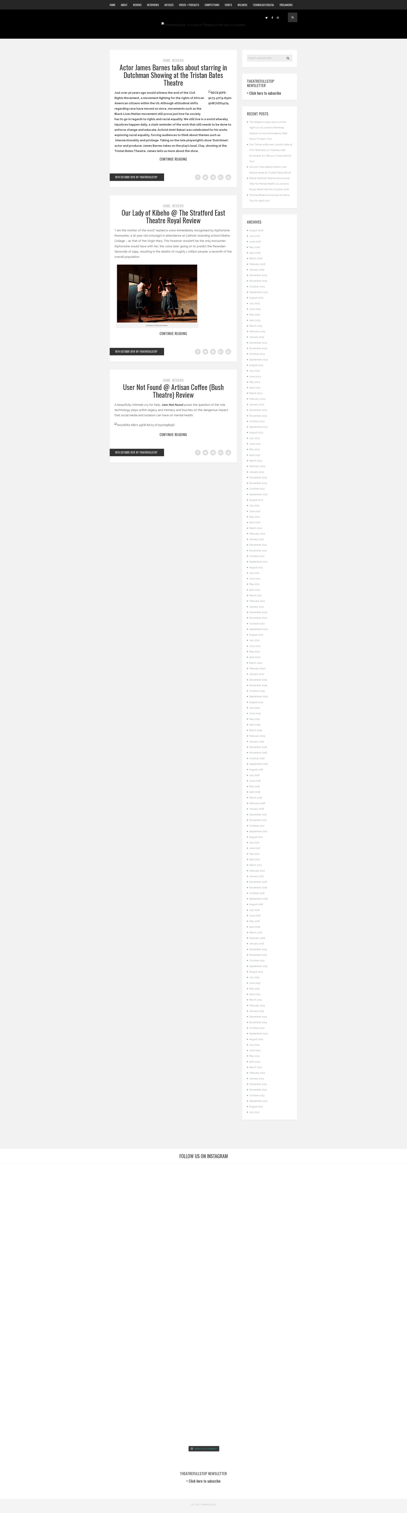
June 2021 (254, 578)
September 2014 (258, 1033)
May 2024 (254, 382)
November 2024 (258, 348)
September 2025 (258, 292)
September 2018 (258, 764)
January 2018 (256, 808)
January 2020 (256, 674)
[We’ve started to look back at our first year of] (306, 1197)
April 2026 (255, 252)
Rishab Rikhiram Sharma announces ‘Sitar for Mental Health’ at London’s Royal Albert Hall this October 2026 (269, 184)
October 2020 (257, 623)
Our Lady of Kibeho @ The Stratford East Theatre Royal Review (173, 216)
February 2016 (257, 938)
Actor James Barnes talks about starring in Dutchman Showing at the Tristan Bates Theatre (173, 75)
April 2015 (254, 994)
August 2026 (256, 230)
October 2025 (257, 286)
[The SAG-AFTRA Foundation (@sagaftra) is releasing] (237, 1255)
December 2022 (258, 477)
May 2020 (254, 651)
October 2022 (257, 488)
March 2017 (255, 865)
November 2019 (258, 685)
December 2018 (258, 747)
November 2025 (258, 280)
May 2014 (254, 1056)
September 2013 (258, 1101)
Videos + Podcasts (189, 5)
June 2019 (255, 713)
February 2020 (257, 668)
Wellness (242, 5)
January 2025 (256, 337)
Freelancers (286, 5)
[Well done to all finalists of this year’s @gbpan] (169, 1372)
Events (228, 5)
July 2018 (254, 775)
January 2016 (256, 943)
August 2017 (256, 837)
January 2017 (256, 876)
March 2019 (255, 730)
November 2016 (258, 887)
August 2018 (256, 769)
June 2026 (255, 241)
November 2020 (258, 617)
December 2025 (258, 275)
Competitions (212, 5)
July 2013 (254, 1112)
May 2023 (254, 449)
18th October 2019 (125, 177)
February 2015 (257, 1005)
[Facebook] (272, 17)
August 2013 (256, 1106)
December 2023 (258, 410)
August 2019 (256, 702)
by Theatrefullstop (146, 177)
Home (112, 5)
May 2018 (254, 786)
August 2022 (256, 500)
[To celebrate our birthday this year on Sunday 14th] (33, 1395)
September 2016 (258, 898)
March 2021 (255, 595)
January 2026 (256, 269)
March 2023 (255, 460)
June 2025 (255, 309)
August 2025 (256, 297)
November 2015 (258, 955)
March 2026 (255, 258)
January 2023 (256, 472)
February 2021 (257, 601)
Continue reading (173, 159)
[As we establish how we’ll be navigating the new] (169, 1215)
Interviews (153, 5)
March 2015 (255, 999)
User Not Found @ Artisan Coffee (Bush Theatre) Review (173, 391)
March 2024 (255, 393)
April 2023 (254, 455)
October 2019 (257, 691)
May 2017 (254, 853)
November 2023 (258, 415)
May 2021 (254, 584)
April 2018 (254, 792)
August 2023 (256, 432)
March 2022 (255, 528)
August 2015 (256, 971)
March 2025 (255, 325)
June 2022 (255, 511)
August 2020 (256, 634)
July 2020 (254, 640)
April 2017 (254, 859)
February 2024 (257, 399)
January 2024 (256, 404)
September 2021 (258, 561)
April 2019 (254, 724)
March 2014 (255, 1067)
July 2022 (254, 505)
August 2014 (256, 1039)
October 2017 (256, 825)
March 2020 (255, 662)
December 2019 (258, 679)
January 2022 (256, 539)
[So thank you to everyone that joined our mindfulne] (306, 1374)
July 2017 (254, 842)
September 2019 (258, 696)
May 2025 (254, 314)
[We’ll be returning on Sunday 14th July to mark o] (237, 1374)
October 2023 (257, 421)
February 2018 (257, 803)
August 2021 (256, 567)
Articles (168, 5)
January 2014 (256, 1078)
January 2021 (256, 606)
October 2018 (257, 758)
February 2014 (257, 1072)
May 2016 (254, 921)
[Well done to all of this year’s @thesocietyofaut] (101, 1385)
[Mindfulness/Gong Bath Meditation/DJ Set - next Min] (33, 1186)
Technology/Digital (263, 5)
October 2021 (256, 556)
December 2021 (258, 544)
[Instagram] (278, 17)
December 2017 (258, 814)
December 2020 (258, 612)
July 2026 (254, 236)
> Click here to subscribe (264, 93)
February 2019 (257, 736)
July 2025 (254, 303)
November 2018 (258, 752)
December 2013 (258, 1084)
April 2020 (254, 657)
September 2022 (258, 494)
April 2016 (254, 926)
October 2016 (257, 893)
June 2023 (255, 443)
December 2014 (258, 1016)
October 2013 (256, 1095)
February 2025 (257, 331)
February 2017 (257, 870)
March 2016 (255, 932)
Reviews (137, 5)
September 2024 (258, 359)
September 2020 (258, 629)
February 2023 (257, 466)
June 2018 (254, 780)
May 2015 (254, 988)
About (124, 5)
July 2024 (254, 370)
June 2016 (255, 915)
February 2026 (257, 264)
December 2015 (258, 949)
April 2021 (254, 589)
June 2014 (254, 1050)
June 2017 (254, 848)
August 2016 (256, 904)
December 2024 (258, 342)
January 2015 (256, 1011)
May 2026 (254, 247)
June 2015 (254, 983)
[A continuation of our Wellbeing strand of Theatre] (101, 1189)
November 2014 (258, 1022)
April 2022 (254, 522)
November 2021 (258, 550)
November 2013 (258, 1089)
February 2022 (257, 533)
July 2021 (254, 573)
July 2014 (254, 1044)
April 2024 (254, 387)
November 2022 (258, 483)
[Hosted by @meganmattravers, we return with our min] (374, 1372)
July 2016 (254, 910)
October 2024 (257, 353)
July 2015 (254, 977)
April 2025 (254, 320)
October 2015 (256, 960)
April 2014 (254, 1061)
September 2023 (258, 427)
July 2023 (254, 438)
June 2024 (255, 376)
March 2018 (255, 797)
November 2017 (258, 820)
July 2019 (254, 707)
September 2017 (258, 831)
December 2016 (258, 881)
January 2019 (256, 741)
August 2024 (256, 365)
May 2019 (254, 719)
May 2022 (254, 516)
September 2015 (258, 966)
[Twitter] (266, 17)
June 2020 (255, 646)
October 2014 (257, 1028)
